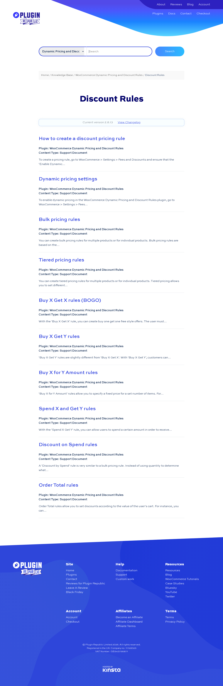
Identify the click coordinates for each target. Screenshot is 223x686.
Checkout (203, 13)
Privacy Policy (175, 621)
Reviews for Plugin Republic (85, 583)
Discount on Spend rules (68, 444)
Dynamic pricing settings (68, 179)
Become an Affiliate (129, 617)
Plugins (157, 13)
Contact (186, 13)
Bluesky (171, 587)
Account (204, 4)
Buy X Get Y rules (59, 336)
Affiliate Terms (126, 626)
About (161, 4)
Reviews (176, 4)
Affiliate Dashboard (129, 621)
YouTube (171, 592)
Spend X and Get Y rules (67, 408)
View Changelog (129, 122)
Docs (171, 13)
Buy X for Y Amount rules (68, 372)
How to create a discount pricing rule (82, 138)
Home (70, 570)
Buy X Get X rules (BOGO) (70, 300)
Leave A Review (77, 587)
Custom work (125, 579)
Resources (172, 570)
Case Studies (174, 583)
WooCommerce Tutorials (182, 579)
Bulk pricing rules (59, 219)
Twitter (170, 596)
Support (121, 574)
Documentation (126, 570)
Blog (190, 4)
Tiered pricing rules (61, 260)
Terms (169, 617)
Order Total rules (58, 485)
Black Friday (74, 592)
